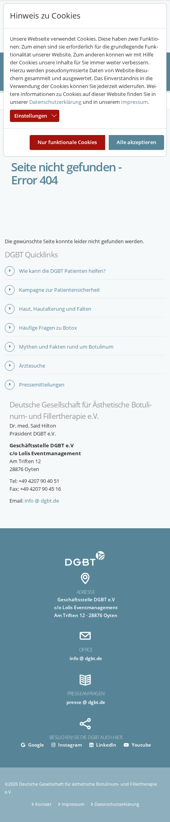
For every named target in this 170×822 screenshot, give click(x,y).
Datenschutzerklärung (55, 101)
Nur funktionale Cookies (67, 142)
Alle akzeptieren (136, 142)
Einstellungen (30, 115)
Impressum (134, 101)
